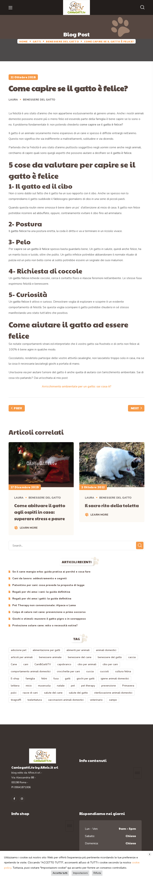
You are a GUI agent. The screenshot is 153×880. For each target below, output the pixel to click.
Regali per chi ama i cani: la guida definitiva (41, 592)
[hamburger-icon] (137, 772)
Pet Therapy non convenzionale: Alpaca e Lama (44, 605)
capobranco (64, 664)
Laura (13, 99)
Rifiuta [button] (97, 873)
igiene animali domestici (115, 678)
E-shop (15, 678)
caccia (132, 657)
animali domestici (106, 650)
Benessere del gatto (62, 41)
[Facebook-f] (14, 799)
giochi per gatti (85, 678)
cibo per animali (87, 664)
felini (44, 678)
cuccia (90, 671)
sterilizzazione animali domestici (113, 693)
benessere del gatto (110, 657)
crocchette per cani (68, 671)
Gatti (37, 41)
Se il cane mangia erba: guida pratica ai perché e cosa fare (51, 571)
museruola (44, 685)
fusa (56, 678)
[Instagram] (22, 799)
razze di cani (30, 693)
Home (23, 41)
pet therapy (88, 685)
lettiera (15, 685)
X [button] (149, 854)
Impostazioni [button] (80, 873)
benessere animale (50, 657)
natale (61, 685)
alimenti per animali (78, 650)
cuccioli (104, 671)
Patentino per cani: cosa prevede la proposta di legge (48, 585)
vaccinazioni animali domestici (66, 700)
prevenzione (108, 685)
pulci (13, 693)
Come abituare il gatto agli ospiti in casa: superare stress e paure (39, 512)
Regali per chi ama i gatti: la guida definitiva (41, 598)
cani (25, 664)
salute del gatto (78, 693)
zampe (113, 700)
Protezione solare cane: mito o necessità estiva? (45, 625)
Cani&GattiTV (43, 664)
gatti (67, 678)
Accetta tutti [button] (60, 873)
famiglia (30, 678)
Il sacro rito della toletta (112, 505)
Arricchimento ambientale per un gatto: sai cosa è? (76, 386)
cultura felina (123, 671)
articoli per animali (22, 657)
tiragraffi (16, 700)
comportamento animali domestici (31, 671)
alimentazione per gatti (46, 650)
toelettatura (34, 700)
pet (73, 685)
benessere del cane (79, 657)
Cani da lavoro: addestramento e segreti (39, 578)
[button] (142, 7)
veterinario (96, 700)
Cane (14, 664)
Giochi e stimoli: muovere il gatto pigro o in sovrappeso (49, 619)
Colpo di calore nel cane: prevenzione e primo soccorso (49, 612)
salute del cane (53, 693)
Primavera (128, 685)
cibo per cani (110, 664)
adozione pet (18, 650)
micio (29, 685)
